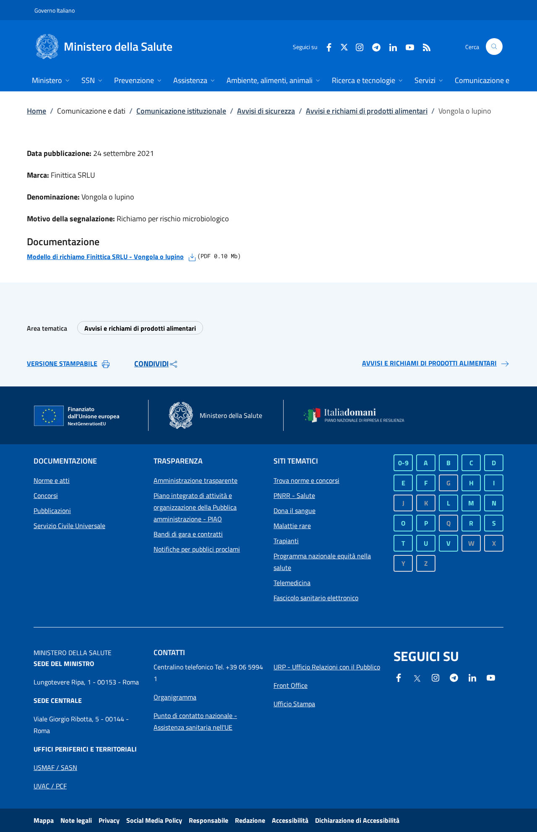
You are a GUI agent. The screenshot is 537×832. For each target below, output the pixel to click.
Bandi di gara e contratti (188, 534)
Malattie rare (292, 526)
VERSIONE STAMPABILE (62, 363)
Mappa (44, 820)
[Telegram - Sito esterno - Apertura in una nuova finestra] (454, 677)
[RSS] (423, 46)
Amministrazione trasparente (195, 480)
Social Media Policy (154, 820)
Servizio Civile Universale (69, 526)
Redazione (250, 820)
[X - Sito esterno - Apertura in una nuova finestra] (344, 46)
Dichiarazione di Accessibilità (357, 820)
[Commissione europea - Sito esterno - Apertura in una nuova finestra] (77, 416)
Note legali (76, 820)
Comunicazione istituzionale (181, 111)
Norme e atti (52, 480)
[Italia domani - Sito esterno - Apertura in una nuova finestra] (359, 415)
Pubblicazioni (52, 510)
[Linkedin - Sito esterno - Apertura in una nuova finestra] (389, 46)
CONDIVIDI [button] (151, 363)
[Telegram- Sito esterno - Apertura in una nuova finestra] (373, 46)
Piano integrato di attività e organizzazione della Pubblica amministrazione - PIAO (195, 507)
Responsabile (208, 820)
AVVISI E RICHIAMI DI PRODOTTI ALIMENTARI (429, 363)
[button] (494, 46)
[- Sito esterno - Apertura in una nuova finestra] (491, 677)
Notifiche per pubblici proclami (197, 549)
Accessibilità (290, 820)
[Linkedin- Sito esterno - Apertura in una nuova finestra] (472, 677)
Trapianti (286, 541)
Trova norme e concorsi (306, 480)
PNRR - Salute (294, 495)
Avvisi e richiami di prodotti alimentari (367, 111)
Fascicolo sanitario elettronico (316, 598)
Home (36, 111)
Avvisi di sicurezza (266, 111)
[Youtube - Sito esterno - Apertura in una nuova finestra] (406, 46)
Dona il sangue (294, 510)
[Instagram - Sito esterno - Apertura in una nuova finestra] (356, 46)
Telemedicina (292, 583)
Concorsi (46, 495)
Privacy (109, 820)
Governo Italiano (54, 10)
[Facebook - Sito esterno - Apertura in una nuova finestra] (325, 46)
